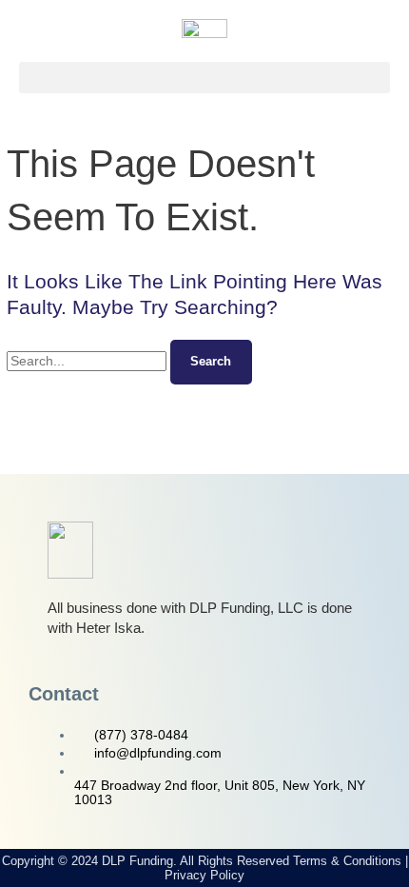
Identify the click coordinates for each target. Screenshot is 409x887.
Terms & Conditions (347, 861)
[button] (204, 77)
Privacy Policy (204, 875)
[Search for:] (88, 361)
